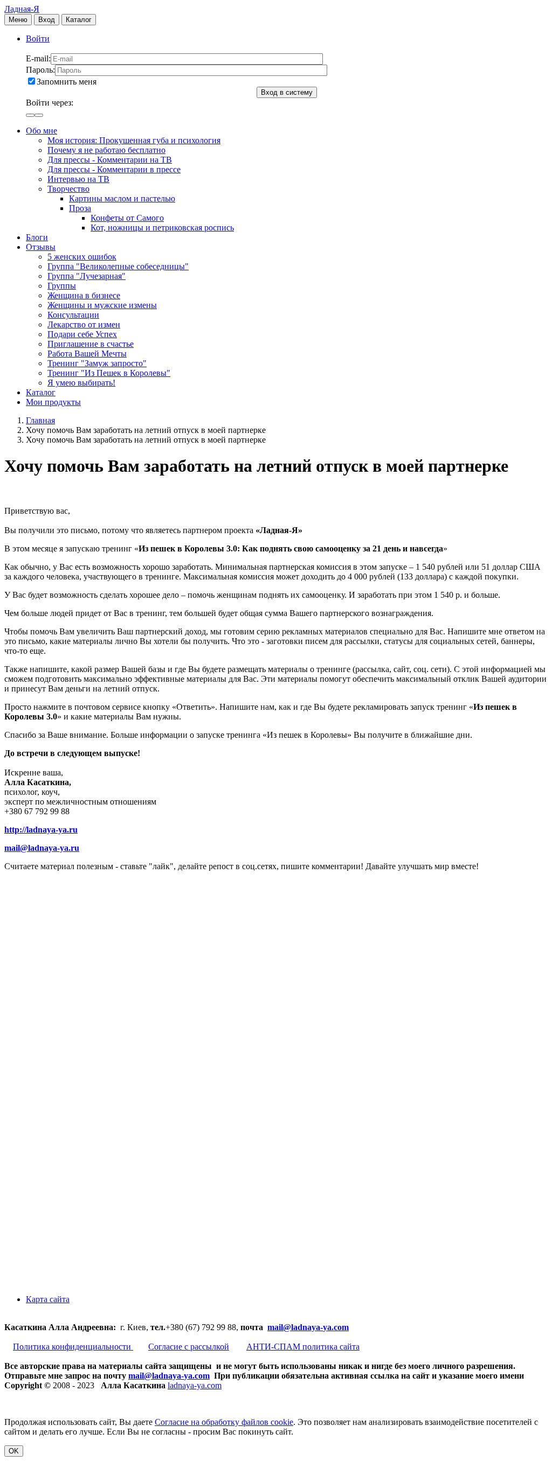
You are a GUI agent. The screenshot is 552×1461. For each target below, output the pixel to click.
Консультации (73, 314)
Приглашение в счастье (90, 343)
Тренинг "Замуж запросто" (97, 363)
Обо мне (41, 130)
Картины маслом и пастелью (122, 198)
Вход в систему (287, 92)
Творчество (68, 188)
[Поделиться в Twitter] (85, 1280)
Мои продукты (53, 402)
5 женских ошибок (81, 256)
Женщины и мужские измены (102, 305)
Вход (46, 20)
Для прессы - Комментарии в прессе (114, 169)
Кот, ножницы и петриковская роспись (162, 227)
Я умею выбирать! (81, 382)
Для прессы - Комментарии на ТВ (109, 159)
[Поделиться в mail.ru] (85, 1115)
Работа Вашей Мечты (87, 353)
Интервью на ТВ (78, 179)
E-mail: (38, 58)
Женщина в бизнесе (83, 295)
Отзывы (41, 246)
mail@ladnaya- (295, 1327)
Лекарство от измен (83, 324)
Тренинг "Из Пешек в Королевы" (108, 373)
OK (14, 1451)
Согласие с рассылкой (188, 1346)
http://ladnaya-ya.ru (41, 829)
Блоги (37, 237)
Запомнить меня (66, 81)
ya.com (336, 1327)
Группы (61, 285)
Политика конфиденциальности (73, 1346)
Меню (18, 20)
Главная (40, 420)
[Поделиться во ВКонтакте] (85, 949)
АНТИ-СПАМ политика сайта (303, 1346)
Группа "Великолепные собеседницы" (118, 266)
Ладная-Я (21, 8)
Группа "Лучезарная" (86, 276)
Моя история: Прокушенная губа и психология (133, 140)
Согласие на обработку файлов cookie (224, 1422)
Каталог (79, 20)
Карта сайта (48, 1299)
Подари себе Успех (82, 334)
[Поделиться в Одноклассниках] (85, 1198)
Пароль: (40, 69)
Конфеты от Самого (127, 217)
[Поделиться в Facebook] (85, 1032)
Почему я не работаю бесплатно (106, 150)
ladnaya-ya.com (195, 1385)
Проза (80, 208)
